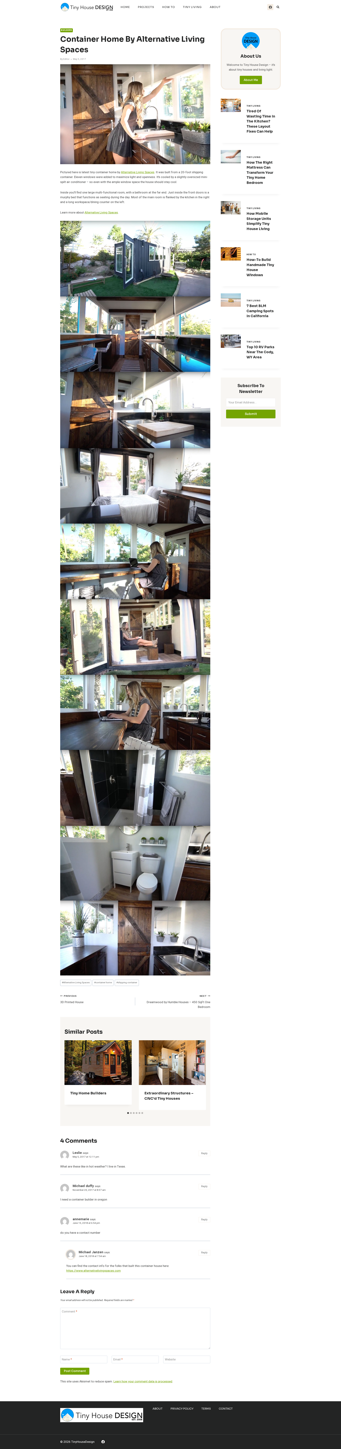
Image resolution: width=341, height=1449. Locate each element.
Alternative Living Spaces (137, 172)
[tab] (128, 1113)
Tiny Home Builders (88, 1093)
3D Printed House (71, 999)
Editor (66, 59)
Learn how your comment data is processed (142, 1381)
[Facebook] (270, 7)
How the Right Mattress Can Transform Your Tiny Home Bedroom (260, 172)
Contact (226, 1408)
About (215, 7)
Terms (206, 1408)
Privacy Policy (181, 1408)
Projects (146, 7)
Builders (66, 30)
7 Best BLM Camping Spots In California (260, 311)
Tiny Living (192, 7)
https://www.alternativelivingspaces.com (93, 1270)
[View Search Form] (278, 7)
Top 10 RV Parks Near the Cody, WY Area (260, 352)
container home (103, 982)
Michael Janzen (91, 1252)
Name (67, 1360)
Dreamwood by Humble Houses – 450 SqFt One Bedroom (178, 1001)
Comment (69, 1312)
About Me (251, 80)
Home (125, 7)
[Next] (200, 1075)
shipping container (126, 982)
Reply (204, 1153)
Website (170, 1360)
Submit (251, 414)
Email (118, 1360)
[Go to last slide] (70, 1075)
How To (168, 7)
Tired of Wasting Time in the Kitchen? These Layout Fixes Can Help (261, 121)
